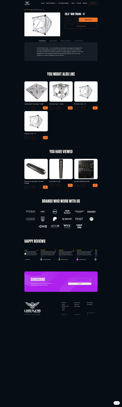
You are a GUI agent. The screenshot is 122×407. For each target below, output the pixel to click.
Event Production (50, 3)
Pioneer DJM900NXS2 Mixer (82, 181)
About (73, 3)
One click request (81, 26)
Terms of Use (64, 314)
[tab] (42, 40)
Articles (76, 304)
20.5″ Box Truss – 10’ (80, 104)
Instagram (90, 302)
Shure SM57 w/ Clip (54, 181)
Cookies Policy (77, 314)
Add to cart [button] (45, 108)
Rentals (85, 3)
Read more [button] (43, 256)
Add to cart (88, 19)
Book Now (77, 306)
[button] (58, 14)
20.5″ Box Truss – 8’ (30, 133)
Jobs (63, 310)
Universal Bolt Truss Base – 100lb (33, 104)
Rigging (31, 9)
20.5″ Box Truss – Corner (56, 104)
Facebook (89, 304)
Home (42, 3)
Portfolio (79, 3)
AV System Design (63, 3)
